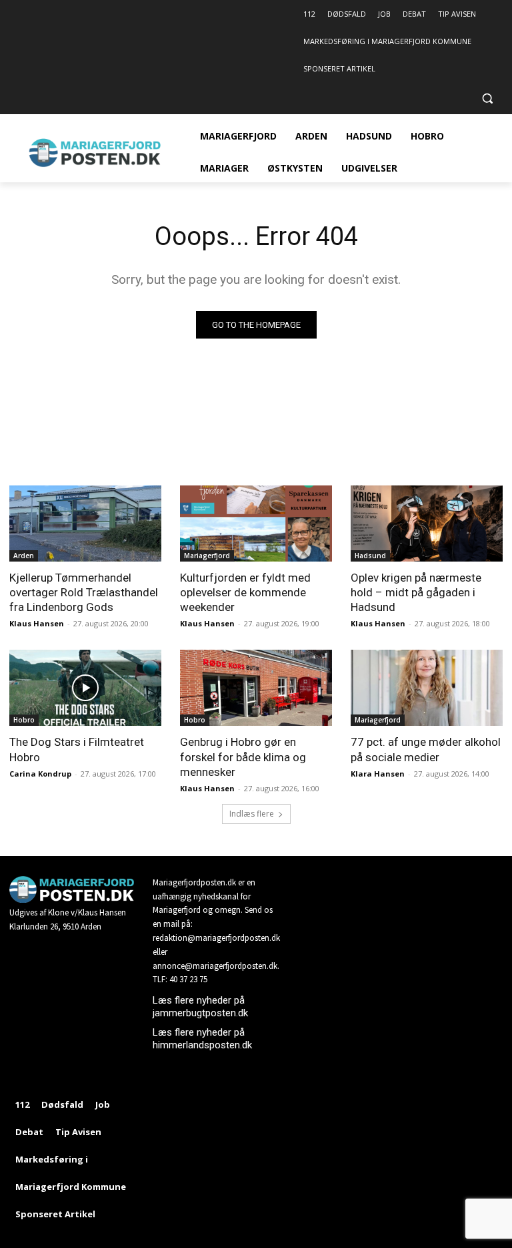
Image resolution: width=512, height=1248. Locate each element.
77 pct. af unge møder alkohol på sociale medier (426, 749)
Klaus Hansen (36, 623)
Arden (23, 555)
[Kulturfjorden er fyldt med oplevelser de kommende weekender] (256, 523)
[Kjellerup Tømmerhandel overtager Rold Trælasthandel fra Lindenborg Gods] (85, 523)
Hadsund (370, 555)
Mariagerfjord (207, 555)
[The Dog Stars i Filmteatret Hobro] (85, 688)
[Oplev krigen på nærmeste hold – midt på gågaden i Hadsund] (427, 523)
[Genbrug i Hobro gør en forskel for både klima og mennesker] (256, 688)
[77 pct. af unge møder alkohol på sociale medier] (427, 688)
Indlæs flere (251, 813)
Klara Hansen (378, 774)
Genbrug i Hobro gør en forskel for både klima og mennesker (243, 756)
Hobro (24, 719)
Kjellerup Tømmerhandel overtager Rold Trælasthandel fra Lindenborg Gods (83, 592)
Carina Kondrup (40, 774)
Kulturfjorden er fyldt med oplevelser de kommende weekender (245, 592)
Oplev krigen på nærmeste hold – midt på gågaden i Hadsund (416, 592)
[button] (487, 98)
